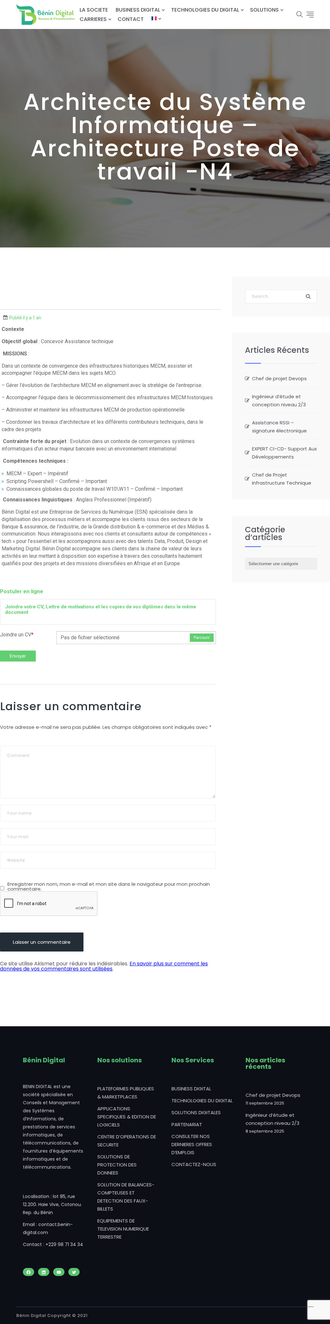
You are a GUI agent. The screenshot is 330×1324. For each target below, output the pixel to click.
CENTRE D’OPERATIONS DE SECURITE (126, 1140)
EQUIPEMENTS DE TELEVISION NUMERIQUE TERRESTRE (123, 1228)
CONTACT (131, 19)
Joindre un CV (17, 635)
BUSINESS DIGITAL (138, 10)
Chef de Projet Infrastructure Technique (281, 478)
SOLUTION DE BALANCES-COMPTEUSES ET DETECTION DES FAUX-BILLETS (125, 1196)
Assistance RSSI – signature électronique (279, 426)
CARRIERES (93, 19)
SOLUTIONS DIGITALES (196, 1112)
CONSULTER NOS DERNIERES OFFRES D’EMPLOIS (191, 1144)
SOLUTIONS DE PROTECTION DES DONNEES (117, 1164)
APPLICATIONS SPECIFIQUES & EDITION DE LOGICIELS (126, 1116)
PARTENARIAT (186, 1124)
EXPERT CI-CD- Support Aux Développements (284, 452)
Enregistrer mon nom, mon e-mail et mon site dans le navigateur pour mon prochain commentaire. (108, 886)
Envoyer (18, 656)
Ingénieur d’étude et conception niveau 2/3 (279, 400)
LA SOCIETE (94, 10)
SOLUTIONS (264, 10)
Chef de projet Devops (279, 378)
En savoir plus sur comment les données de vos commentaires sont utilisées (104, 966)
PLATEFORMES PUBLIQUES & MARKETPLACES (125, 1092)
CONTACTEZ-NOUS (193, 1164)
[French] (154, 19)
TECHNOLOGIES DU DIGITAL (205, 10)
